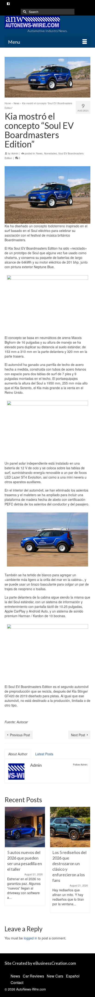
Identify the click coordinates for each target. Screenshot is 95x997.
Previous (9, 862)
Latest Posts (44, 754)
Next (86, 862)
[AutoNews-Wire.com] (47, 22)
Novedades (50, 153)
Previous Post (20, 735)
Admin (14, 153)
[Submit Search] (24, 12)
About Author (17, 754)
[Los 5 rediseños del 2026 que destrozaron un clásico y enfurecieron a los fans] (25, 827)
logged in (30, 938)
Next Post (78, 735)
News (39, 153)
